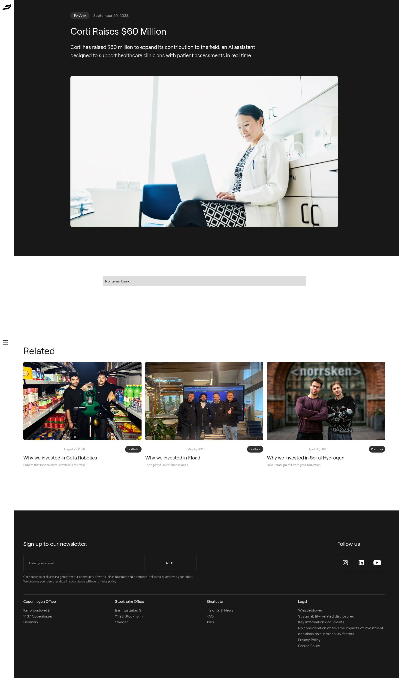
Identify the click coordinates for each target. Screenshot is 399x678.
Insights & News (220, 610)
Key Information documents (321, 622)
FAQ (210, 616)
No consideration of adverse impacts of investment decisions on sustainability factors (340, 631)
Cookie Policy (309, 645)
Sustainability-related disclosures (326, 616)
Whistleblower (310, 610)
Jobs (210, 622)
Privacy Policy (309, 639)
